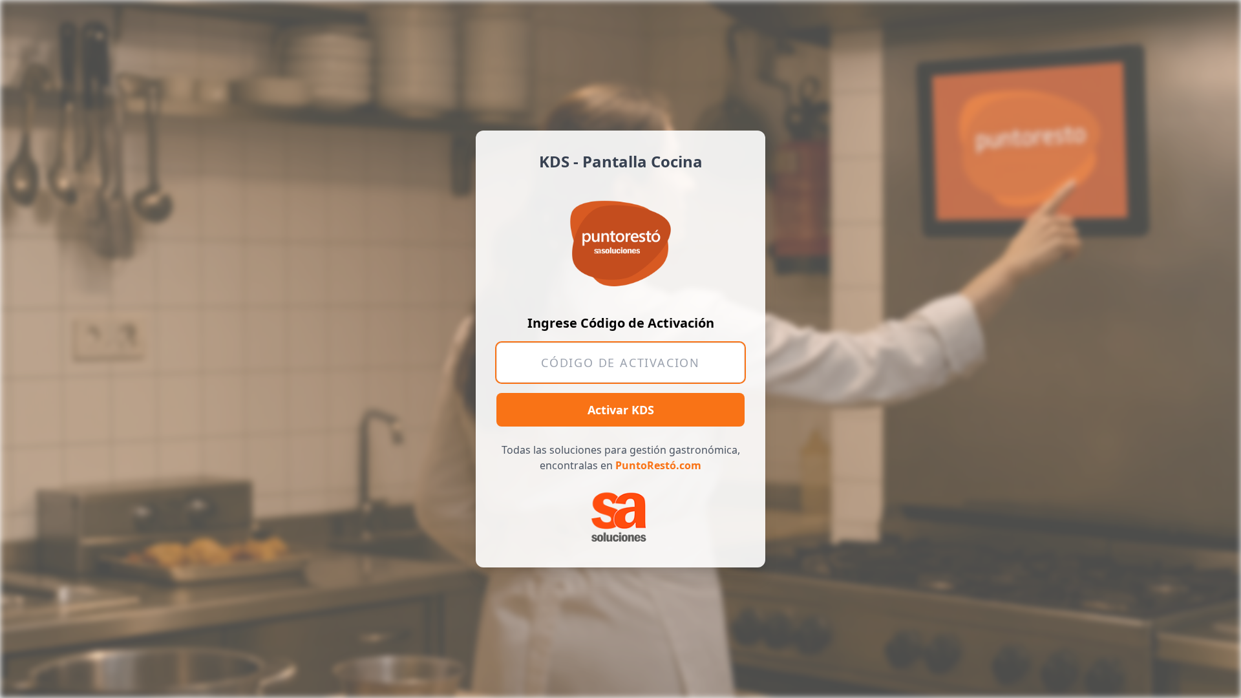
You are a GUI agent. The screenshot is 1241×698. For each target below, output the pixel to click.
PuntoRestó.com (658, 465)
